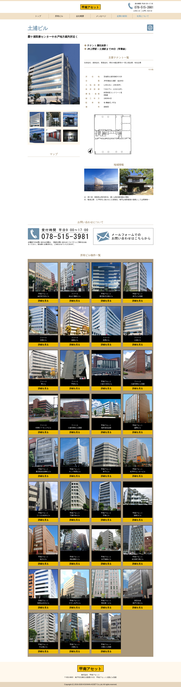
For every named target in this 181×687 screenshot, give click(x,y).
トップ (38, 16)
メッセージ (101, 16)
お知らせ (136, 11)
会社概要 (80, 16)
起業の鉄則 (122, 16)
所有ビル (59, 16)
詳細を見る (43, 301)
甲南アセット (90, 7)
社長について (143, 16)
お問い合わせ (147, 11)
